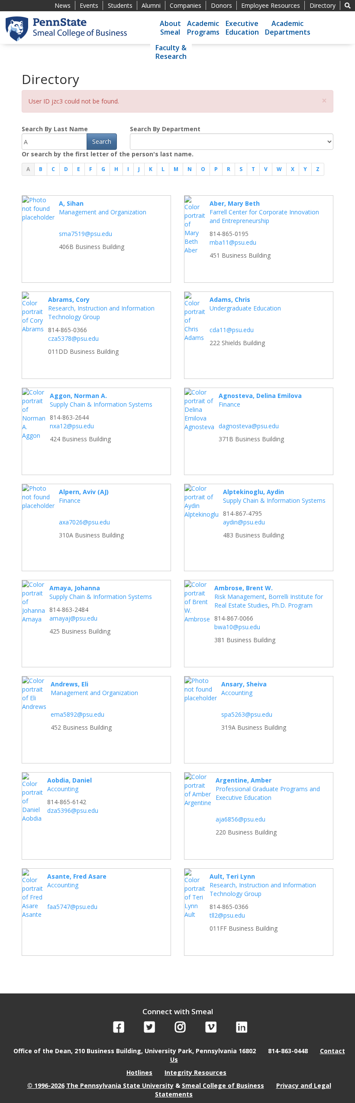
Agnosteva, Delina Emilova (260, 395)
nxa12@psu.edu (72, 426)
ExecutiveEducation (242, 28)
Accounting (236, 693)
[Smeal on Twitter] (149, 1029)
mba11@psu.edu (233, 242)
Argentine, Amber (243, 780)
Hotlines (139, 1072)
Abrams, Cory (69, 299)
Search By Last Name (55, 129)
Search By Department (165, 129)
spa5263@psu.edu (246, 714)
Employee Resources (270, 5)
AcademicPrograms (203, 28)
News (63, 5)
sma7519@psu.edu (85, 234)
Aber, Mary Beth (235, 203)
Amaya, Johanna (74, 588)
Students (120, 5)
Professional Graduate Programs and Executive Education (268, 793)
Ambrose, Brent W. (243, 588)
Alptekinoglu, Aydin (253, 492)
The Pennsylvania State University (120, 1085)
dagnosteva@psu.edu (249, 426)
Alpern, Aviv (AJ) (84, 492)
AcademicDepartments (287, 28)
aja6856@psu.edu (240, 819)
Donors (221, 5)
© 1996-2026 (46, 1085)
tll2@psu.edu (227, 915)
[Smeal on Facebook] (118, 1029)
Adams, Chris (230, 299)
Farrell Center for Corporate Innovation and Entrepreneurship (264, 216)
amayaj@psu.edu (73, 618)
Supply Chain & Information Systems (101, 404)
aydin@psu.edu (244, 522)
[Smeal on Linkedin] (241, 1029)
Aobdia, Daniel (69, 780)
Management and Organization (102, 212)
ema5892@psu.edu (77, 714)
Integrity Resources (195, 1072)
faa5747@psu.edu (72, 906)
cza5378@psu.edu (73, 338)
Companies (185, 5)
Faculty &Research (171, 52)
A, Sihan (71, 203)
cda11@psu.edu (232, 330)
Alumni (151, 5)
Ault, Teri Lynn (232, 876)
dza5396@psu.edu (72, 810)
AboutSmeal (170, 28)
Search (101, 141)
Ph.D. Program (292, 605)
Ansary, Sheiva (244, 684)
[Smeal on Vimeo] (211, 1029)
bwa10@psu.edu (237, 627)
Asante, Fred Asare (76, 876)
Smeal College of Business (223, 1085)
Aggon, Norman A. (78, 395)
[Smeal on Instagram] (180, 1029)
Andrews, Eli (69, 684)
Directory (323, 5)
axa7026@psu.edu (84, 522)
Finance (229, 404)
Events (89, 5)
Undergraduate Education (245, 308)
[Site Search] (348, 5)
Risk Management (239, 596)
